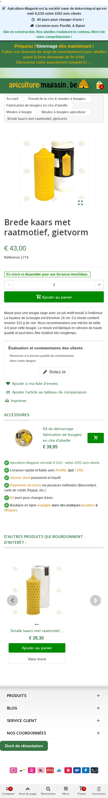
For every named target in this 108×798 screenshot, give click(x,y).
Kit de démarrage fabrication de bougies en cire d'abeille (62, 434)
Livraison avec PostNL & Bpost (60, 26)
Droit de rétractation (24, 746)
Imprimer (19, 400)
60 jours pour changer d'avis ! (60, 20)
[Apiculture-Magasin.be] (50, 86)
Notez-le (57, 371)
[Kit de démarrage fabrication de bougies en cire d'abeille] (23, 438)
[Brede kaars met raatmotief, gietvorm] (80, 203)
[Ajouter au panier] (96, 438)
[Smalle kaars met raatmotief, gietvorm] (37, 590)
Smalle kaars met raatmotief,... (37, 630)
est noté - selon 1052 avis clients (54, 463)
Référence (12, 257)
